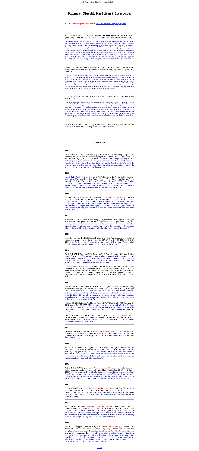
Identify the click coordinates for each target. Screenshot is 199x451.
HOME (99, 448)
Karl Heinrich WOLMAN (75, 177)
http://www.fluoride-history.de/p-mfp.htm (111, 24)
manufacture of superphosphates (81, 299)
